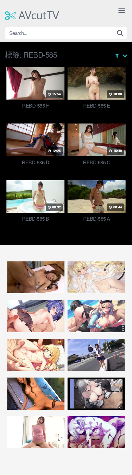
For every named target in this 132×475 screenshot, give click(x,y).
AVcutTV (37, 15)
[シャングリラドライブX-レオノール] (96, 277)
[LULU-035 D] (35, 432)
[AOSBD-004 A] (96, 355)
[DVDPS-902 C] (35, 394)
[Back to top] (121, 461)
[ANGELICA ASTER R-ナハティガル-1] (96, 394)
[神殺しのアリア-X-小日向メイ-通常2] (35, 355)
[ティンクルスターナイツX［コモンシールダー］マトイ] (35, 316)
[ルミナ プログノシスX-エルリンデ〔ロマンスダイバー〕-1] (96, 316)
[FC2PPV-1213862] (35, 277)
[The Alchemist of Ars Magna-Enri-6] (96, 432)
